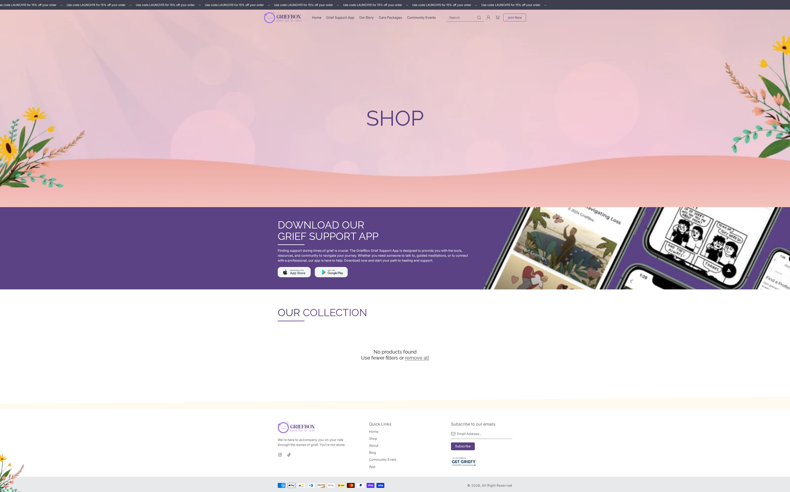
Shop (373, 438)
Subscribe (463, 446)
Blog (372, 452)
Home (373, 432)
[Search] (479, 18)
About (373, 445)
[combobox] (465, 17)
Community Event (382, 459)
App (372, 466)
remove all (417, 358)
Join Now (514, 17)
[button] (497, 17)
